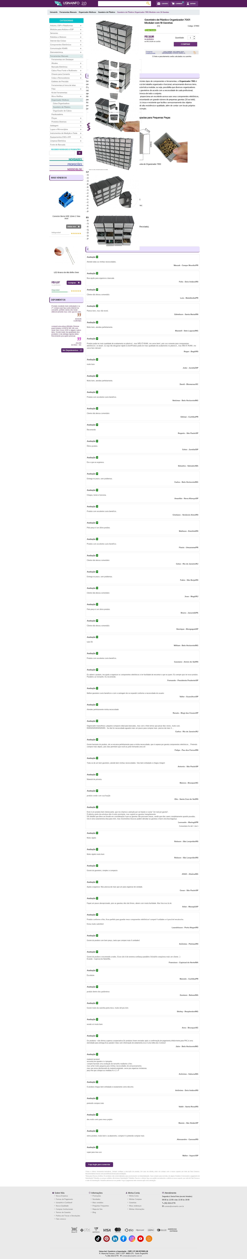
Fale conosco (60, 1219)
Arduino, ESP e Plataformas (65, 25)
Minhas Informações (136, 1209)
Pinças (66, 118)
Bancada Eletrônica (66, 67)
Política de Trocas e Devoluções (67, 1216)
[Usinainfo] (70, 3)
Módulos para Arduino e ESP (65, 29)
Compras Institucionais (64, 1209)
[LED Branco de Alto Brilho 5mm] (66, 255)
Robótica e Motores (65, 37)
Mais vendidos (97, 1203)
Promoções (96, 1196)
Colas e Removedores (66, 78)
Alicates (66, 63)
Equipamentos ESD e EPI (65, 137)
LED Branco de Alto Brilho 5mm (66, 272)
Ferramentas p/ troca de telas (63, 85)
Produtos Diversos (66, 122)
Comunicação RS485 (65, 48)
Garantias (132, 1203)
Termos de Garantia (62, 1212)
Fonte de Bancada (57, 145)
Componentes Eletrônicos (65, 45)
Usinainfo (54, 12)
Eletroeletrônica (65, 52)
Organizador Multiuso (66, 100)
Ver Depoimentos (70, 350)
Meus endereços (135, 1206)
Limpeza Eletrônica (65, 141)
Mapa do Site (97, 1209)
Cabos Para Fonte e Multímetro (66, 70)
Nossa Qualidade (62, 1206)
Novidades (96, 1199)
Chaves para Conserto (66, 74)
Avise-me (71, 226)
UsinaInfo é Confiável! (63, 1203)
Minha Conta (133, 1193)
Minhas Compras (135, 1199)
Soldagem (65, 126)
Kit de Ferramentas (59, 93)
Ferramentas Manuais (65, 56)
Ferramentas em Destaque (62, 59)
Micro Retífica (66, 96)
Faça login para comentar (99, 1164)
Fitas (66, 89)
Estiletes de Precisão (59, 81)
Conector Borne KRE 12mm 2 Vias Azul (66, 217)
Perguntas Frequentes (100, 1206)
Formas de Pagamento (64, 1199)
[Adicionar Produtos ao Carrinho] (194, 36)
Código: (190, 26)
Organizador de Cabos (62, 111)
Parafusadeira (57, 114)
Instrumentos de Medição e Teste (65, 133)
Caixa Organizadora (61, 103)
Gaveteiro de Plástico (61, 107)
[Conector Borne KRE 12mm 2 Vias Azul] (66, 199)
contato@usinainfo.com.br (174, 1206)
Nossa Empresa (61, 1196)
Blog (94, 1212)
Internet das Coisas (65, 41)
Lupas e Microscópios (65, 129)
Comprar (72, 283)
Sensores (65, 33)
